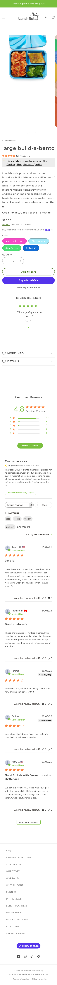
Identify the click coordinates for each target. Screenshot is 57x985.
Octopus (31, 248)
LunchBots (26, 970)
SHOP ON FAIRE (15, 933)
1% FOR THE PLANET (17, 919)
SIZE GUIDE (12, 926)
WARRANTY (12, 878)
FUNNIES (11, 892)
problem (10, 526)
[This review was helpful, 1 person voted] (43, 810)
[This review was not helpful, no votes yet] (49, 598)
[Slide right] (35, 133)
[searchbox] (16, 504)
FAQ (8, 850)
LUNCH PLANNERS (17, 905)
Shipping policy (39, 979)
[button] (3, 17)
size (8, 518)
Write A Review (30, 445)
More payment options (28, 287)
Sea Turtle (11, 248)
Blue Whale (38, 241)
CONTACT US (13, 864)
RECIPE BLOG (14, 912)
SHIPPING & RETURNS (18, 857)
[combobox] (39, 534)
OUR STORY (13, 871)
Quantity (7, 255)
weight (27, 518)
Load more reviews (28, 822)
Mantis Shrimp (16, 242)
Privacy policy (41, 974)
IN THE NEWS (14, 898)
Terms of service (21, 979)
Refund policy (25, 974)
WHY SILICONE (14, 885)
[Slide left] (22, 133)
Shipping (6, 224)
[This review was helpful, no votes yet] (43, 598)
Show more (23, 527)
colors (17, 518)
